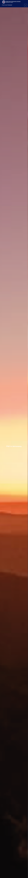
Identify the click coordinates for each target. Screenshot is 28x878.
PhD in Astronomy (7, 5)
